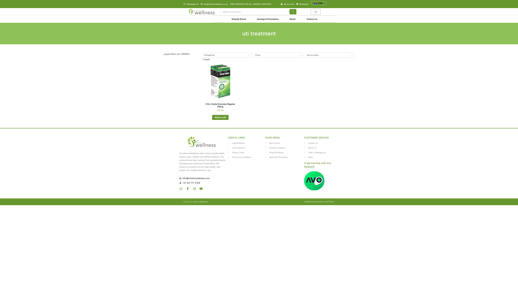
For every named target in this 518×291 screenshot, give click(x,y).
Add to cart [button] (220, 117)
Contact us (312, 19)
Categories (209, 55)
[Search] (293, 11)
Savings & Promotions (267, 19)
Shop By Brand (239, 19)
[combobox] (329, 55)
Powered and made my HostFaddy (319, 202)
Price (257, 55)
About (292, 19)
